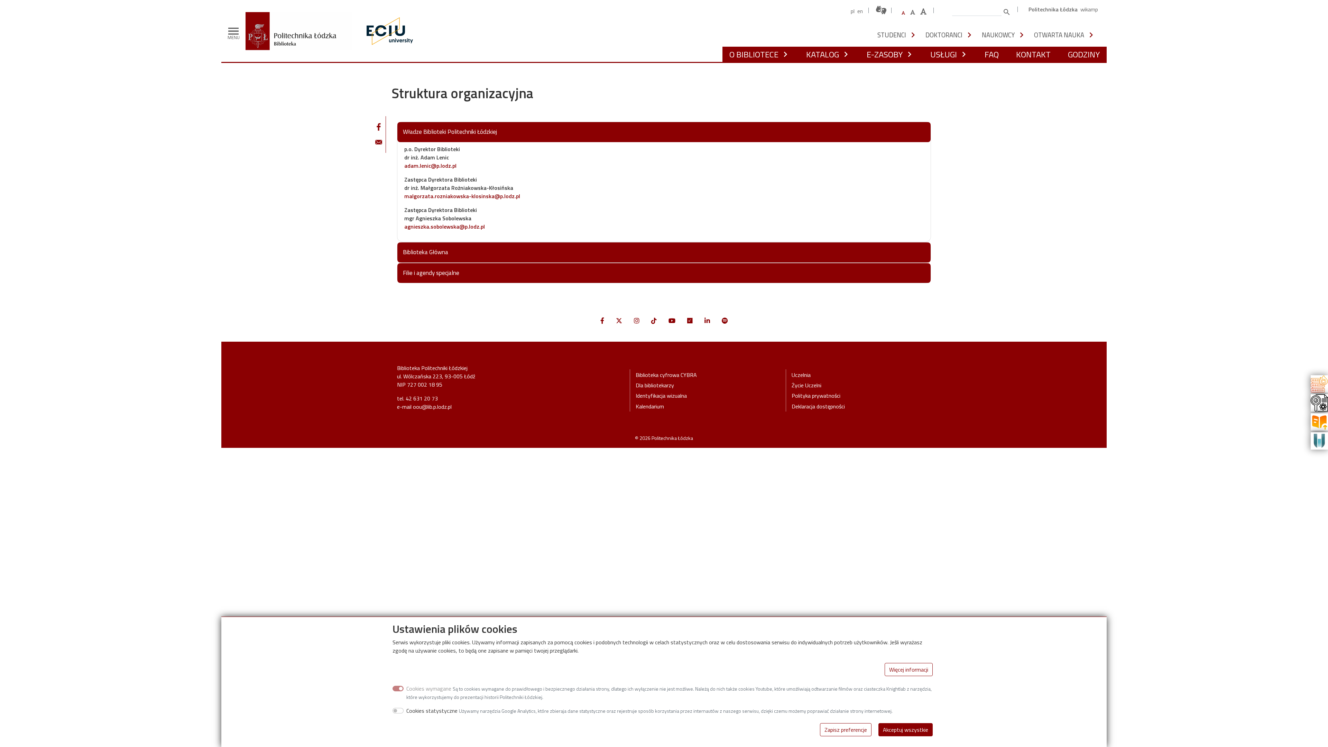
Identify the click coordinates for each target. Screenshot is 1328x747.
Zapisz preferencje (845, 730)
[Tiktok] (654, 320)
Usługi (943, 54)
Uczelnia (801, 375)
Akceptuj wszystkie (905, 730)
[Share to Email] (378, 142)
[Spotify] (725, 320)
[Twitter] (619, 320)
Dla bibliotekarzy (655, 385)
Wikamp (1089, 9)
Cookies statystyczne (432, 711)
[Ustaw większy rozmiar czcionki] (912, 12)
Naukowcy (998, 35)
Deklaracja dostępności (818, 406)
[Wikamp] (1319, 440)
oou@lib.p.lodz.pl (432, 407)
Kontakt (1033, 54)
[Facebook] (602, 320)
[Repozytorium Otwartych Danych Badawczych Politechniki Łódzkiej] (1319, 402)
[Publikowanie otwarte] (1319, 421)
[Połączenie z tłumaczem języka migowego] (881, 10)
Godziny (1084, 54)
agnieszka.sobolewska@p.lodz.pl (444, 226)
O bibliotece (753, 54)
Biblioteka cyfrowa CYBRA (666, 375)
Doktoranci (943, 35)
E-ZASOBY (885, 54)
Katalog (822, 54)
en (860, 11)
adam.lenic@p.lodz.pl (430, 166)
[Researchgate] (690, 320)
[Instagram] (636, 320)
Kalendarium (650, 406)
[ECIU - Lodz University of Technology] (388, 31)
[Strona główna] (302, 17)
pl (853, 11)
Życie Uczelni (806, 385)
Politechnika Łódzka (1053, 9)
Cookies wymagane (428, 688)
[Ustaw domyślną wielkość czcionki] (903, 13)
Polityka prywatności (816, 395)
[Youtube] (671, 320)
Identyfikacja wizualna (661, 395)
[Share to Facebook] (378, 126)
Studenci (891, 35)
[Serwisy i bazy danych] (1319, 383)
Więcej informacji (908, 669)
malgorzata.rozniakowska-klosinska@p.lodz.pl (462, 196)
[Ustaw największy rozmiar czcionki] (923, 11)
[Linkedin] (707, 320)
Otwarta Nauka (1059, 35)
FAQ (992, 54)
